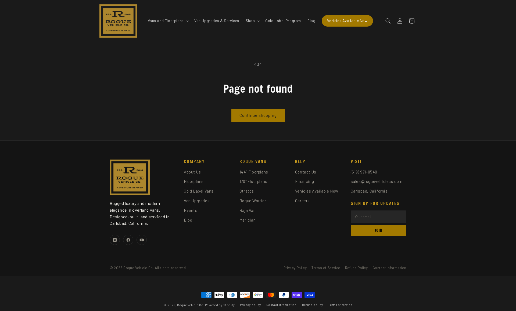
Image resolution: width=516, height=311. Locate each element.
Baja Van (247, 210)
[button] (168, 20)
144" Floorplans (253, 171)
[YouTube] (142, 240)
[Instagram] (115, 240)
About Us (192, 171)
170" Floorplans (253, 181)
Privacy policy (250, 304)
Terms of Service (325, 268)
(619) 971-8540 (364, 171)
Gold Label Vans (199, 191)
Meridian (247, 220)
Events (191, 210)
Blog (188, 220)
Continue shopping (258, 115)
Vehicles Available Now (316, 191)
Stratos (246, 191)
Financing (304, 181)
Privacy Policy (295, 268)
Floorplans (194, 181)
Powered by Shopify (220, 305)
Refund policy (312, 304)
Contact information (281, 304)
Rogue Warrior (252, 200)
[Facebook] (128, 240)
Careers (302, 200)
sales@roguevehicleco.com (377, 181)
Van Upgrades (197, 200)
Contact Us (305, 171)
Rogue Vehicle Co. (190, 305)
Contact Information (389, 268)
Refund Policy (356, 268)
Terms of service (340, 304)
